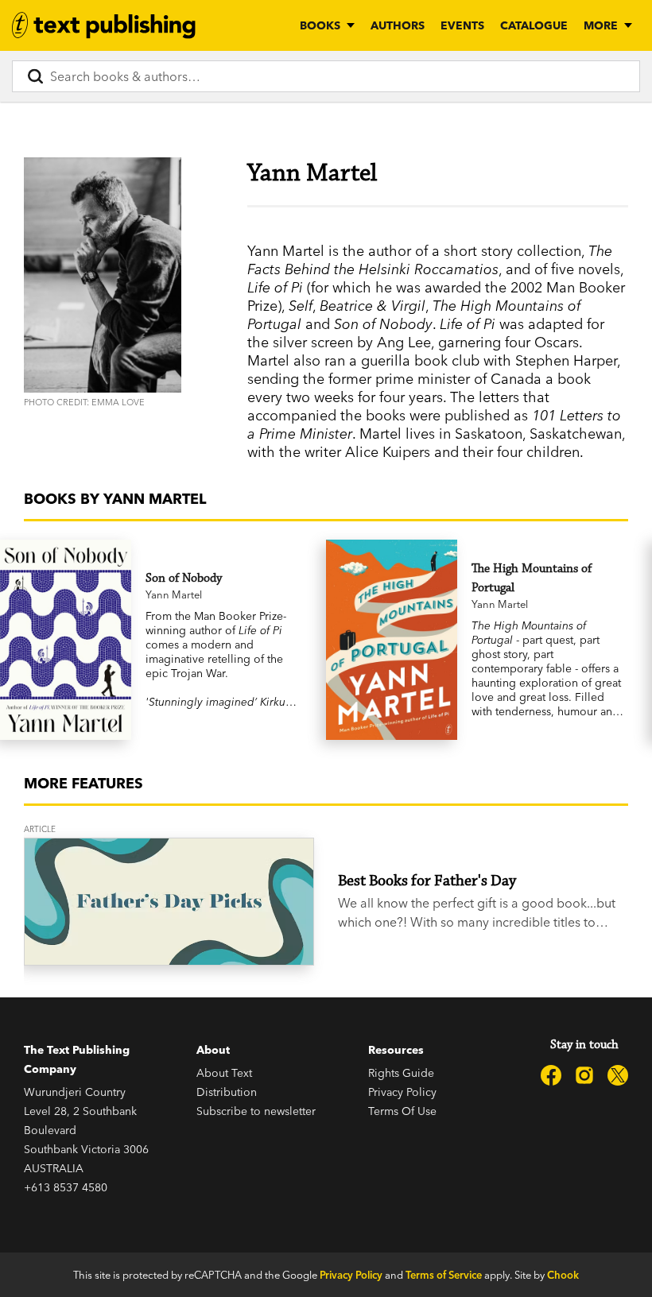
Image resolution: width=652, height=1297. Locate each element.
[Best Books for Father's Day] (169, 901)
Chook (563, 1274)
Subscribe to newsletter (256, 1111)
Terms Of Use (402, 1111)
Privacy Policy (402, 1092)
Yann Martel (174, 594)
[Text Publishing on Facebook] (551, 1075)
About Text (224, 1073)
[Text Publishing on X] (617, 1075)
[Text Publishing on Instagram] (584, 1075)
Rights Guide (401, 1073)
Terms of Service (444, 1274)
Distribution (226, 1092)
